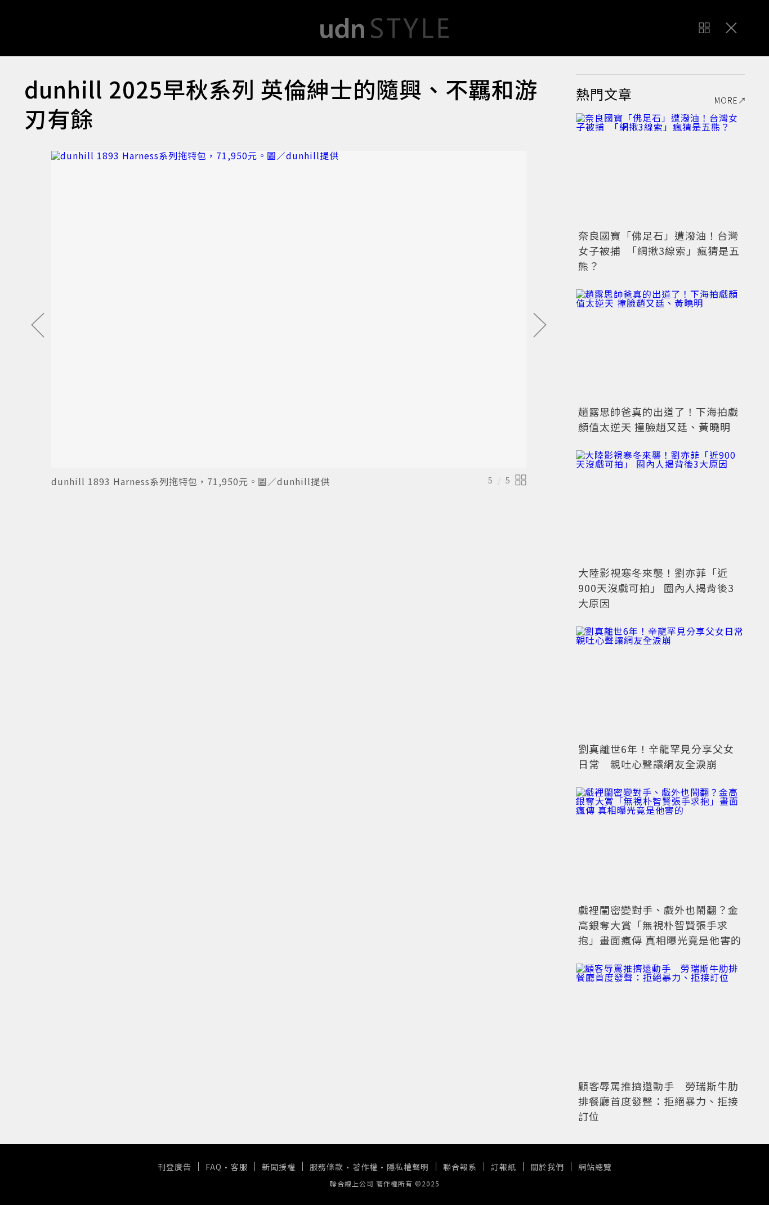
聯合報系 (460, 1166)
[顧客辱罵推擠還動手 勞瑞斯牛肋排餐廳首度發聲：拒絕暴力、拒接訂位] (660, 1020)
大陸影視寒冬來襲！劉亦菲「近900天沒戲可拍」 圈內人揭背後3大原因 (656, 587)
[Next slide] (539, 325)
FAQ (213, 1167)
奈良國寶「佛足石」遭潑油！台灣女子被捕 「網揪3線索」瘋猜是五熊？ (659, 250)
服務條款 (326, 1167)
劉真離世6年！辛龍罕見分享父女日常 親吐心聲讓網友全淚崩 (656, 756)
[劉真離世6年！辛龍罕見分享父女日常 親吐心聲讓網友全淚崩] (660, 682)
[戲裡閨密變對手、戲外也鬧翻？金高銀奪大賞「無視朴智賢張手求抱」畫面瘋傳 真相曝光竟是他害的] (660, 843)
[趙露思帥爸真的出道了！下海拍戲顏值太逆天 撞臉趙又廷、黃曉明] (660, 345)
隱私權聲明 (408, 1167)
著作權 (365, 1167)
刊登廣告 (174, 1166)
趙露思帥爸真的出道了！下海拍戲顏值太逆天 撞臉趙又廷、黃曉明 (658, 419)
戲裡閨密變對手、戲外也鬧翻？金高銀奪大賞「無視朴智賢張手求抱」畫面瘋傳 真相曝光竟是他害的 (659, 924)
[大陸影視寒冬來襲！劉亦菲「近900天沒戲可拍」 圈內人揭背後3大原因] (660, 506)
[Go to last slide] (37, 325)
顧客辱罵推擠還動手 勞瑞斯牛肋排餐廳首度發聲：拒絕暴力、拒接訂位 (658, 1100)
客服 (239, 1167)
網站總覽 (595, 1166)
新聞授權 (279, 1166)
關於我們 (547, 1166)
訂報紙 (503, 1166)
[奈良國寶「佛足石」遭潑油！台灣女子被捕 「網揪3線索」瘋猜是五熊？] (660, 169)
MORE (726, 100)
